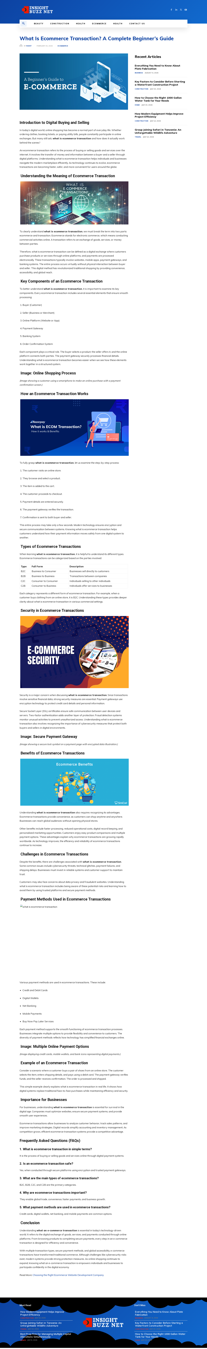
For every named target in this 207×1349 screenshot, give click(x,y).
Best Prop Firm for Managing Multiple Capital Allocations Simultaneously (45, 1335)
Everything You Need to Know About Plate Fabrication (157, 67)
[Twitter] (181, 10)
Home (137, 105)
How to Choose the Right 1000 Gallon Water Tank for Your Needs (158, 99)
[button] (23, 23)
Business (139, 73)
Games (23, 1340)
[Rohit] (22, 45)
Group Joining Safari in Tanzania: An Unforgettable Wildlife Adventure (158, 131)
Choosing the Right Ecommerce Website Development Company (68, 1275)
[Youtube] (185, 10)
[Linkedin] (176, 10)
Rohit (29, 46)
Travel (138, 137)
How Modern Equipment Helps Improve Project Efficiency (159, 115)
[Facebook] (171, 10)
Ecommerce (63, 46)
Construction (141, 89)
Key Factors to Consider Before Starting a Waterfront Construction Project (160, 83)
